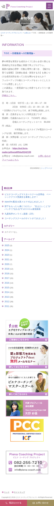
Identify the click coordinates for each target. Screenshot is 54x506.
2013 (7, 297)
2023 (7, 255)
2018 (7, 273)
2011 (7, 306)
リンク (6, 492)
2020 (7, 264)
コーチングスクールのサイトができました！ (26, 218)
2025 (7, 245)
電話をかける (15, 503)
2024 (7, 250)
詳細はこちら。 (9, 95)
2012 (7, 301)
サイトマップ (19, 492)
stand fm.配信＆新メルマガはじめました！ (24, 202)
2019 (7, 269)
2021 (7, 259)
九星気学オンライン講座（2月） (20, 214)
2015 (7, 287)
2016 (7, 283)
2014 (7, 292)
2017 (7, 278)
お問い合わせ (42, 503)
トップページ (46, 168)
